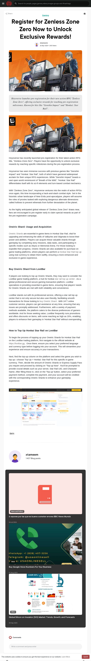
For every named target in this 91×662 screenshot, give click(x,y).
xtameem (44, 43)
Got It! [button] (86, 657)
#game (12, 433)
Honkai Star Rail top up (70, 252)
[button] (51, 3)
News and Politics (17, 511)
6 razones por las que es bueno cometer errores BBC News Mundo (40, 517)
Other (13, 562)
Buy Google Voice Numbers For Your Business (30, 567)
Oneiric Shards (16, 233)
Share (9, 14)
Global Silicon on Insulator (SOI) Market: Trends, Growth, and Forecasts (42, 617)
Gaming (45, 15)
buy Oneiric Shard (48, 301)
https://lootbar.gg (17, 343)
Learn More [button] (65, 657)
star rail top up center (65, 279)
